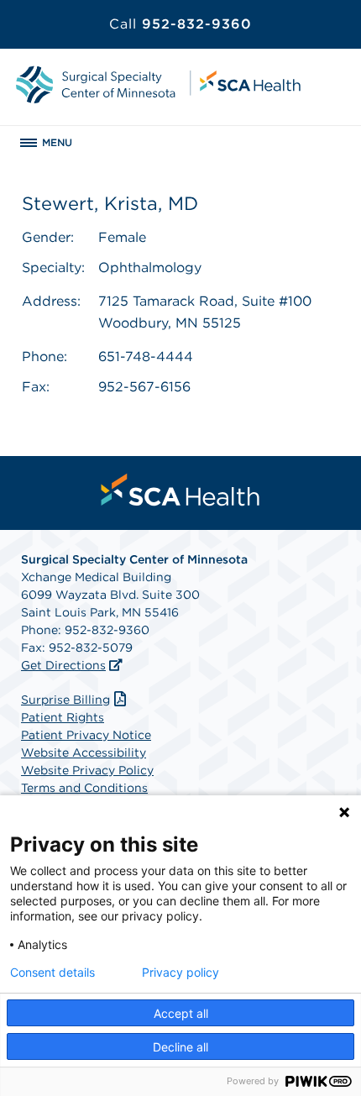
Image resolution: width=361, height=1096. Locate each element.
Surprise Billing (65, 699)
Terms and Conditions (84, 787)
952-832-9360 (180, 24)
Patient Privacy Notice (86, 735)
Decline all (180, 1047)
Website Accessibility (83, 752)
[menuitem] (180, 489)
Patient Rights (62, 717)
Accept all (181, 1013)
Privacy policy (180, 972)
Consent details (52, 972)
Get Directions (63, 665)
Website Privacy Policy (87, 770)
